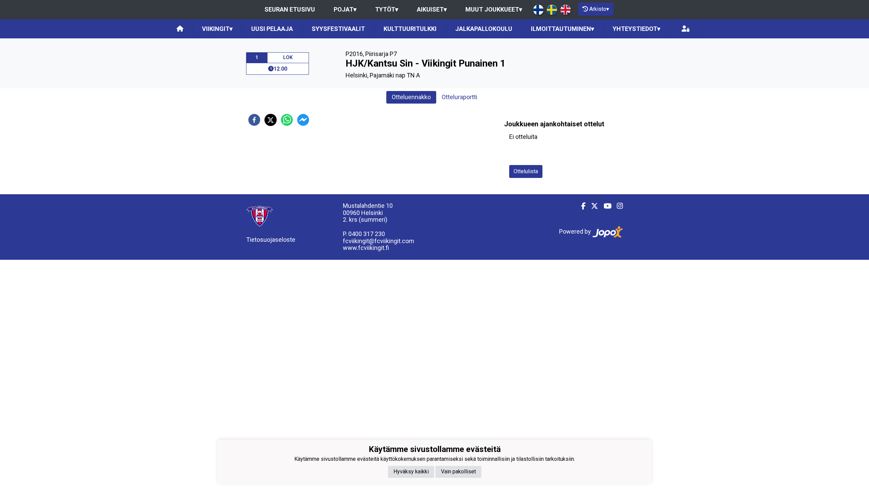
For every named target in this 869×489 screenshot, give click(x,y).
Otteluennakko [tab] (411, 97)
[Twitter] (592, 206)
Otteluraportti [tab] (459, 97)
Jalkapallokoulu (483, 28)
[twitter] (270, 120)
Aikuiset (432, 9)
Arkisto (599, 9)
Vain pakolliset (458, 471)
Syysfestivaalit (338, 28)
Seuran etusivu (289, 9)
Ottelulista (526, 171)
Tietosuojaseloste (270, 239)
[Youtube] (604, 206)
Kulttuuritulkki (410, 28)
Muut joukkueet (493, 9)
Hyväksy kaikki (411, 471)
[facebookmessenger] (303, 120)
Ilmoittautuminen (562, 28)
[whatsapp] (287, 120)
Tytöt (386, 9)
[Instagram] (617, 206)
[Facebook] (581, 206)
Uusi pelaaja (272, 28)
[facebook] (254, 120)
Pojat (345, 9)
